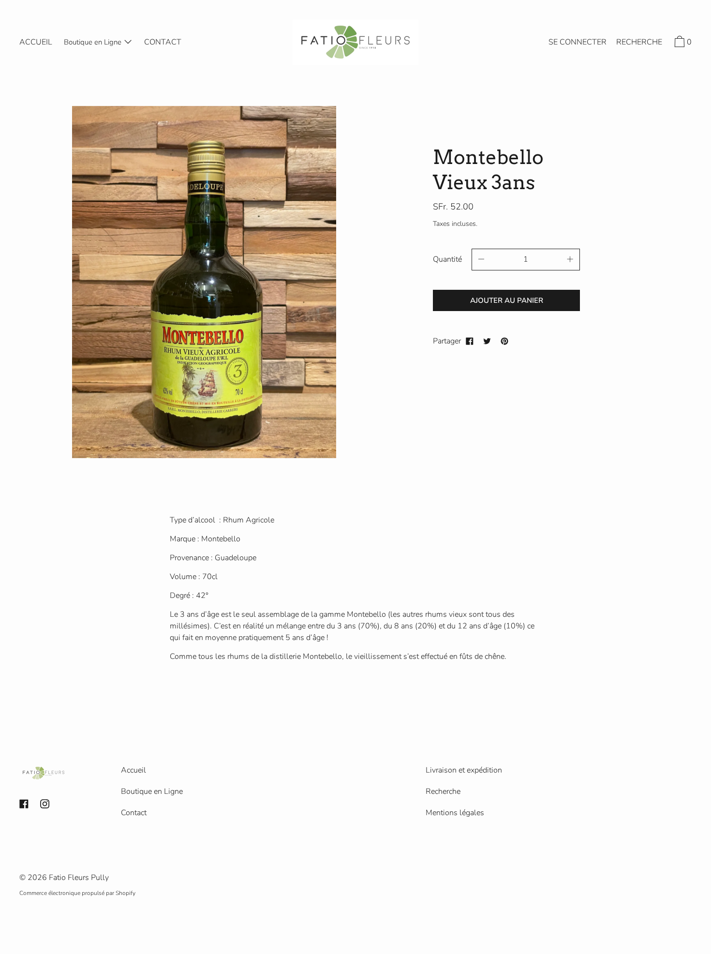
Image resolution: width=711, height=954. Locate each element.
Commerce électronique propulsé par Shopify (77, 893)
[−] (481, 259)
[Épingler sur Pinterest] (504, 341)
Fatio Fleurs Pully (79, 877)
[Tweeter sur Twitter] (487, 341)
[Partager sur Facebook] (469, 341)
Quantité (447, 259)
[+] (570, 259)
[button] (639, 43)
